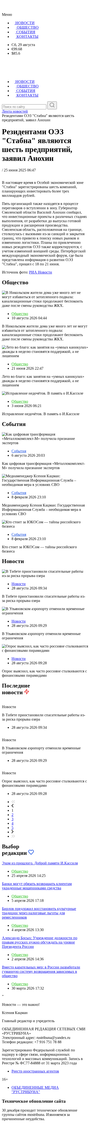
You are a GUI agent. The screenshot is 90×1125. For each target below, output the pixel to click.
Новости (19, 584)
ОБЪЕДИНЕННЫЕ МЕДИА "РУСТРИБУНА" (35, 1089)
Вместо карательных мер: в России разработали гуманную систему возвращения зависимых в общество (41, 971)
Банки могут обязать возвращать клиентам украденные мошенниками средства (37, 886)
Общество (20, 314)
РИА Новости (40, 272)
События (19, 451)
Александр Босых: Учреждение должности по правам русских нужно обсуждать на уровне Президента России (39, 942)
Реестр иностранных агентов (35, 1071)
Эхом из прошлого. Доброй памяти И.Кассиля (40, 863)
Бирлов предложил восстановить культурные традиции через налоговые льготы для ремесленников (39, 913)
